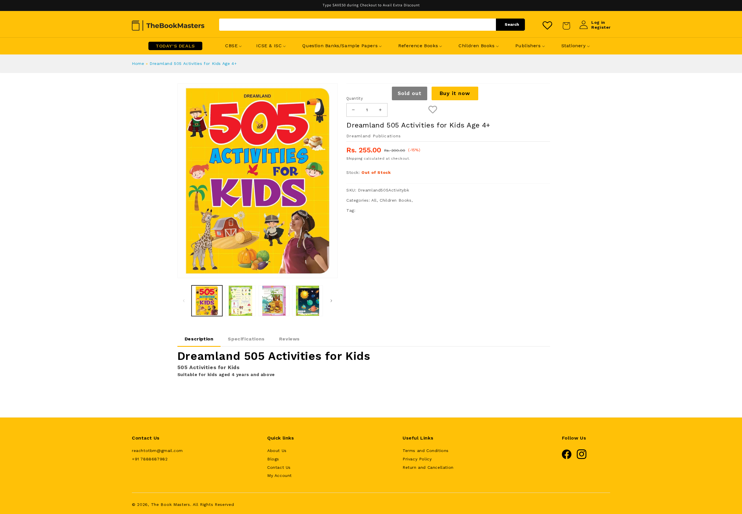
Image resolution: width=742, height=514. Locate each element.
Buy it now (454, 93)
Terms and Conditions (426, 450)
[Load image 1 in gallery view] (207, 300)
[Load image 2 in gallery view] (240, 300)
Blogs (273, 459)
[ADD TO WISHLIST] (433, 110)
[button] (231, 46)
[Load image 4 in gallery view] (307, 300)
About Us (277, 450)
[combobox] (372, 25)
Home (138, 63)
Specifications (246, 339)
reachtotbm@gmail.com (157, 450)
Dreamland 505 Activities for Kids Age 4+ (193, 63)
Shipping (354, 158)
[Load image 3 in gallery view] (274, 300)
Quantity (354, 98)
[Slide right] (331, 300)
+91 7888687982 (150, 459)
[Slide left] (183, 300)
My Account (279, 475)
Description (199, 339)
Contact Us (279, 467)
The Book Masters (170, 504)
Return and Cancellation (428, 467)
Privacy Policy (417, 459)
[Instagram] (582, 458)
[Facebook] (567, 458)
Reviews (289, 339)
